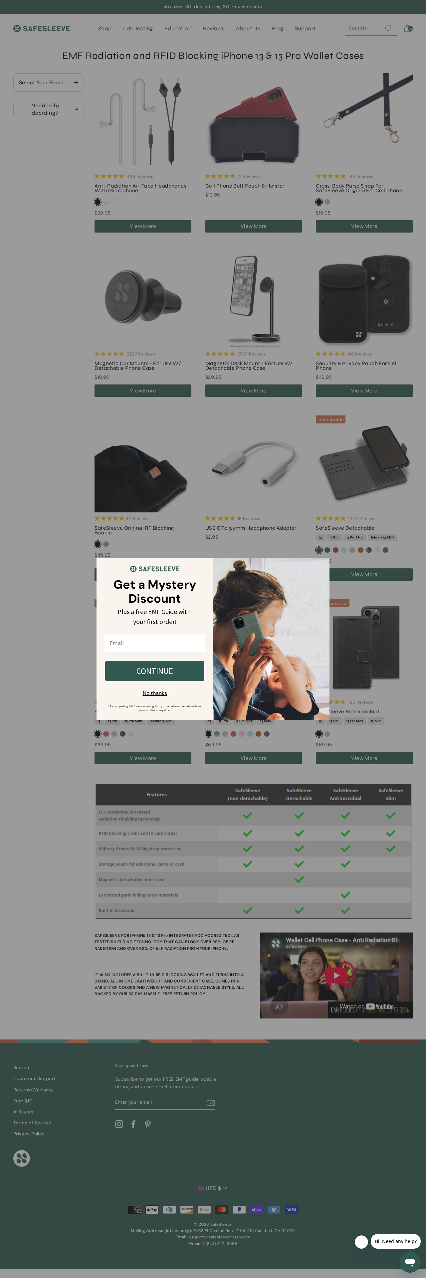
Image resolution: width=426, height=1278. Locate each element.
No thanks (155, 693)
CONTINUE (154, 671)
